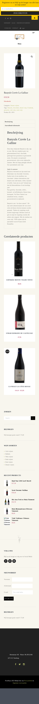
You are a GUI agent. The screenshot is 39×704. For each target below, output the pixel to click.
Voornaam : (8, 579)
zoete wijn (19, 110)
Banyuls (9, 108)
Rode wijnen (9, 459)
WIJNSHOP (7, 23)
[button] (32, 56)
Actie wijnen (9, 451)
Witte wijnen (9, 456)
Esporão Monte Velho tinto (19, 280)
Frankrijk (30, 108)
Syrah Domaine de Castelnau (19, 333)
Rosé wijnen (9, 462)
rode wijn (13, 110)
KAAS (13, 23)
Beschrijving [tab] (9, 121)
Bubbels (7, 454)
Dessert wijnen (14, 105)
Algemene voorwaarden (20, 683)
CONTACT (15, 28)
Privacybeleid (28, 680)
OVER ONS (7, 28)
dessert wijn (23, 108)
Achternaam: (7, 585)
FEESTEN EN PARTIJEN (23, 23)
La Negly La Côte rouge (19, 386)
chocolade (16, 108)
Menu (19, 44)
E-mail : (8, 592)
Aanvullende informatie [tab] (12, 125)
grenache (6, 110)
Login (23, 28)
